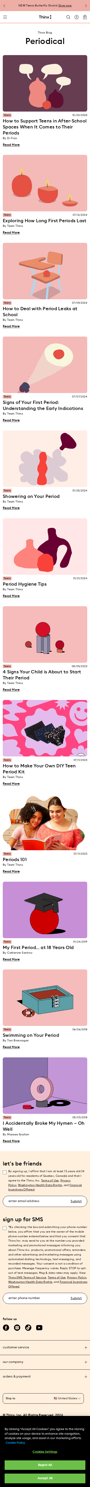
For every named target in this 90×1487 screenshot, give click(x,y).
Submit (76, 1201)
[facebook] (6, 1328)
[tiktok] (28, 1328)
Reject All (45, 1465)
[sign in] (76, 17)
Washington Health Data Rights (30, 1282)
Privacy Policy (77, 1277)
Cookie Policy (15, 1442)
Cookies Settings (45, 1451)
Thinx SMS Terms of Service (27, 1277)
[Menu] (5, 17)
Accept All (45, 1478)
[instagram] (17, 1328)
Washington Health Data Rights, (40, 1185)
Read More (11, 145)
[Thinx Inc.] (45, 17)
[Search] (68, 17)
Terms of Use (50, 1180)
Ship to (10, 1398)
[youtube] (39, 1328)
